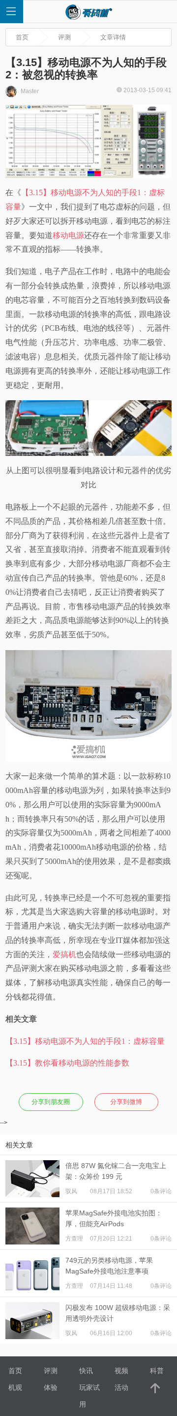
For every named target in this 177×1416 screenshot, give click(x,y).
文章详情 (113, 37)
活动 (121, 1387)
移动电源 (68, 235)
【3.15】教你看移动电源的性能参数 (67, 1063)
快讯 (86, 1371)
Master (29, 91)
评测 (64, 37)
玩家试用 (89, 1389)
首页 (22, 37)
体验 (51, 1387)
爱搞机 (64, 954)
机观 (15, 1387)
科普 (157, 1371)
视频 (121, 1371)
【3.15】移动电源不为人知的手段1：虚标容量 (85, 1041)
